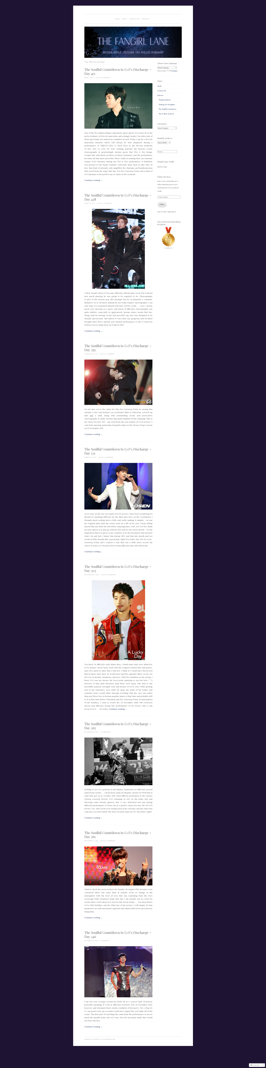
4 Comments (105, 732)
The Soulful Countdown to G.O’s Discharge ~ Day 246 (117, 934)
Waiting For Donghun (167, 105)
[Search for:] (167, 152)
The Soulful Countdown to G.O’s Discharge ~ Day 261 (117, 834)
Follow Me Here (164, 177)
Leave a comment (102, 77)
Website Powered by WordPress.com (99, 1039)
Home (117, 19)
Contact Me (134, 19)
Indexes (145, 19)
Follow (162, 204)
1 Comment (104, 940)
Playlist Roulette (165, 100)
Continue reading (93, 180)
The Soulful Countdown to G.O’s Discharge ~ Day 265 (117, 726)
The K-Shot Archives (166, 114)
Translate (174, 71)
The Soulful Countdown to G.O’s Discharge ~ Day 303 (117, 568)
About (124, 19)
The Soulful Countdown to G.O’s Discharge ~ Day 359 (117, 347)
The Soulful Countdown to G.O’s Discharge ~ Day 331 (117, 451)
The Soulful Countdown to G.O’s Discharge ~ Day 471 (117, 71)
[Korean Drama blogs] (168, 249)
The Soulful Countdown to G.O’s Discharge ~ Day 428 (117, 197)
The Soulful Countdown (167, 109)
